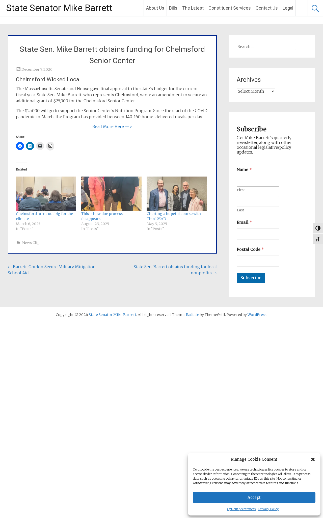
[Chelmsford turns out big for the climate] (46, 194)
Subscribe (250, 278)
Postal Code (250, 249)
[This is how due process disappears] (111, 194)
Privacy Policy (268, 509)
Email (244, 222)
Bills (173, 8)
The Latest (193, 8)
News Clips (31, 242)
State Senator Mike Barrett (59, 8)
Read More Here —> (112, 126)
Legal (288, 8)
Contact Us (267, 8)
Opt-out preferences (241, 509)
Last (240, 210)
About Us (155, 8)
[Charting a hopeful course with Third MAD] (177, 194)
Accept (254, 497)
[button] (312, 459)
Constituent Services (229, 8)
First (241, 190)
